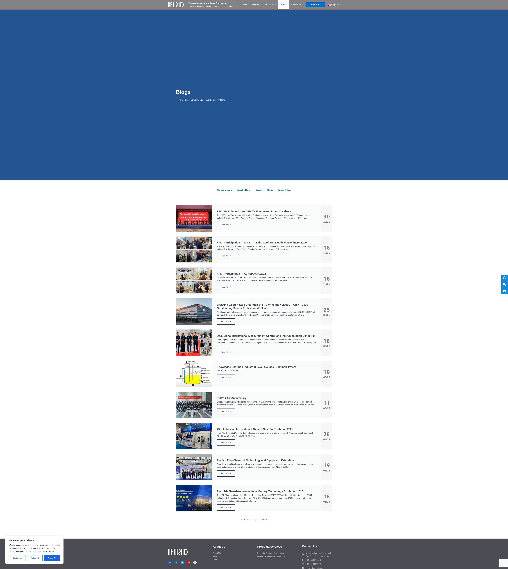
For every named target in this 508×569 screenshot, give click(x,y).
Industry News (243, 190)
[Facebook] (169, 562)
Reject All (35, 558)
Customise (17, 558)
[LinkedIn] (176, 562)
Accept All (52, 558)
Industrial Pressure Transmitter (270, 553)
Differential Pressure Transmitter (271, 556)
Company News (224, 190)
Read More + (226, 225)
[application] (260, 4)
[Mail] (195, 562)
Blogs (270, 190)
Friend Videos (284, 190)
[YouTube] (188, 562)
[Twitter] (182, 562)
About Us (217, 553)
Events (259, 190)
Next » (264, 519)
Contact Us (218, 559)
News (215, 556)
